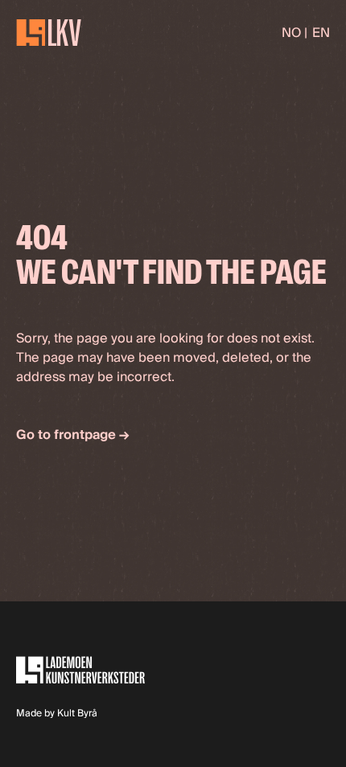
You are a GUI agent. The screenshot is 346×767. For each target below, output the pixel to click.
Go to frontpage (73, 435)
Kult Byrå (77, 713)
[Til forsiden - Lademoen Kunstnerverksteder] (48, 32)
